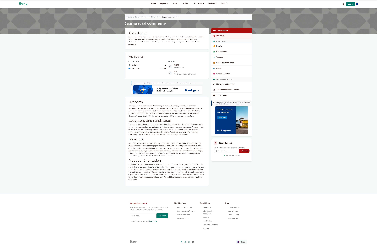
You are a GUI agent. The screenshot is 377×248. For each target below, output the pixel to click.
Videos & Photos (223, 74)
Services (211, 3)
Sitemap (206, 228)
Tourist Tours (233, 211)
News (218, 68)
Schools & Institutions (225, 63)
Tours (174, 3)
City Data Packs (233, 207)
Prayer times (221, 52)
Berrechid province (153, 17)
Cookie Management (210, 224)
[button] (350, 4)
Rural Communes (183, 215)
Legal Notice (207, 221)
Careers (206, 217)
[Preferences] (357, 4)
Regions (163, 3)
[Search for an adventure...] (343, 4)
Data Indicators (182, 218)
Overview (220, 36)
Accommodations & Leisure (227, 90)
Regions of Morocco (184, 207)
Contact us (207, 207)
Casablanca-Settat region (135, 17)
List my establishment (225, 84)
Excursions (198, 3)
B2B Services (233, 218)
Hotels (185, 3)
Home (153, 3)
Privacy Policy (152, 221)
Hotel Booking (233, 215)
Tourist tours (221, 95)
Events (219, 46)
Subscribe (244, 151)
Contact (224, 3)
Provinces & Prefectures (186, 211)
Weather (220, 57)
